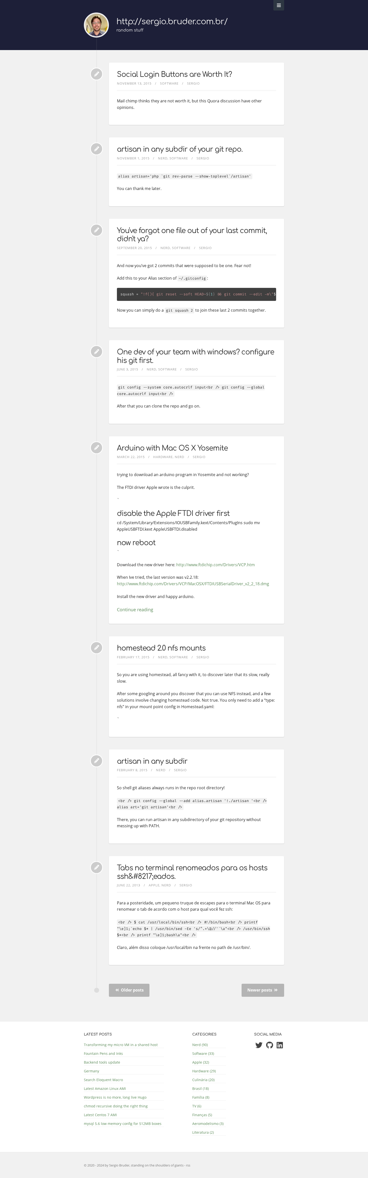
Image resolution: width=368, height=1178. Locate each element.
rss (188, 1165)
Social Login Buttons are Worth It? (174, 75)
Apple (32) (200, 1062)
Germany (91, 1071)
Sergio (193, 83)
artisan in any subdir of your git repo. (180, 149)
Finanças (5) (202, 1114)
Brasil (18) (200, 1088)
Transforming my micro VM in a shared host (121, 1044)
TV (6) (196, 1106)
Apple (154, 885)
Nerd (162, 158)
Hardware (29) (204, 1071)
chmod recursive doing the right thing (116, 1106)
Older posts (132, 990)
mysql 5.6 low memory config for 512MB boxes (122, 1123)
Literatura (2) (203, 1132)
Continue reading (135, 610)
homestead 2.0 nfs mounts (161, 648)
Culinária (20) (203, 1079)
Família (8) (200, 1097)
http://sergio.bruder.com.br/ (172, 21)
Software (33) (203, 1053)
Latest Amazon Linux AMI (105, 1088)
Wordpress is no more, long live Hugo (115, 1097)
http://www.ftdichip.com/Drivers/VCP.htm (215, 564)
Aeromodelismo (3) (208, 1123)
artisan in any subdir (152, 761)
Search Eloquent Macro (103, 1079)
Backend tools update (102, 1062)
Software (169, 83)
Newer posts (260, 990)
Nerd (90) (200, 1044)
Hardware (163, 457)
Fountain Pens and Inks (103, 1053)
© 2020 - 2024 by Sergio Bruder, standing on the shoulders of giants (134, 1165)
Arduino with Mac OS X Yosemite (172, 448)
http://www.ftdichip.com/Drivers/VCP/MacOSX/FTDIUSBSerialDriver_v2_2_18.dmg (193, 583)
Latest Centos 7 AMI (100, 1114)
